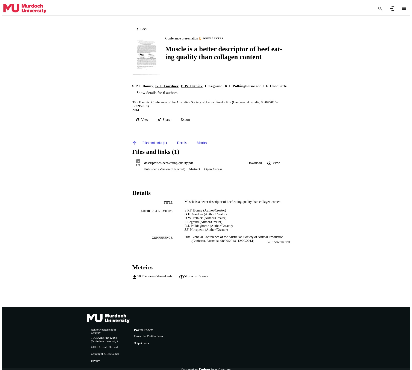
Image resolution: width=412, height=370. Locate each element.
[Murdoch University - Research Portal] (24, 9)
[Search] (380, 8)
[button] (254, 163)
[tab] (154, 143)
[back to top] (134, 142)
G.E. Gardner (167, 86)
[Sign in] (392, 8)
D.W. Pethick (192, 86)
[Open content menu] (404, 8)
